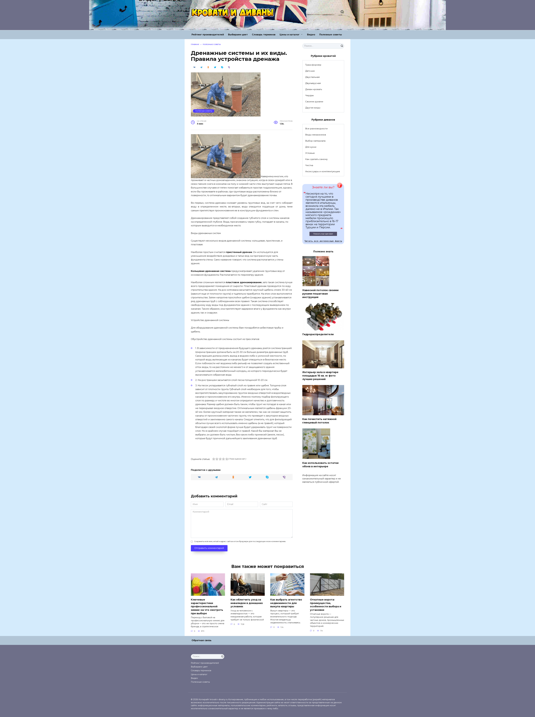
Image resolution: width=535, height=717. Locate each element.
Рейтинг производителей (208, 34)
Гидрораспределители (318, 334)
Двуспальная (312, 77)
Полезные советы (330, 34)
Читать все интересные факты (323, 241)
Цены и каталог (290, 34)
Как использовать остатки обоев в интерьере (320, 464)
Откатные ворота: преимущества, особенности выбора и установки (325, 604)
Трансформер (313, 64)
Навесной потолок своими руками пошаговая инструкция (320, 293)
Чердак (309, 95)
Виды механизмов (315, 134)
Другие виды (312, 107)
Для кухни (310, 147)
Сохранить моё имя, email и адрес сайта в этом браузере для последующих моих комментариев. (240, 541)
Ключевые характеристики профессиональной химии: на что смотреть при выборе (207, 606)
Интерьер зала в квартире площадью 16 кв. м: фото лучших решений (320, 375)
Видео (311, 34)
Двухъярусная (313, 83)
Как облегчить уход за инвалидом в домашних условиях (247, 603)
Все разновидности (316, 128)
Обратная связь (201, 640)
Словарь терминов (263, 34)
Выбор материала (315, 140)
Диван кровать (313, 89)
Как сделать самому (316, 159)
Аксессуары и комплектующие (322, 171)
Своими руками (314, 101)
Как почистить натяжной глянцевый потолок (319, 421)
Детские (310, 71)
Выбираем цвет (238, 34)
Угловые (310, 153)
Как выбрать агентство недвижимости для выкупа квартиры (286, 603)
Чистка (309, 165)
